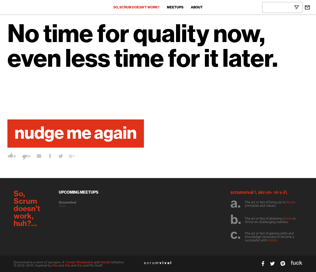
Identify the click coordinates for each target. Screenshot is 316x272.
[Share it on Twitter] (60, 156)
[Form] (307, 7)
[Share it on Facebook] (50, 156)
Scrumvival (67, 202)
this (55, 265)
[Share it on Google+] (71, 156)
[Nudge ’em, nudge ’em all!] (39, 156)
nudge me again (76, 133)
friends (105, 262)
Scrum (290, 202)
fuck (296, 263)
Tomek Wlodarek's (79, 262)
